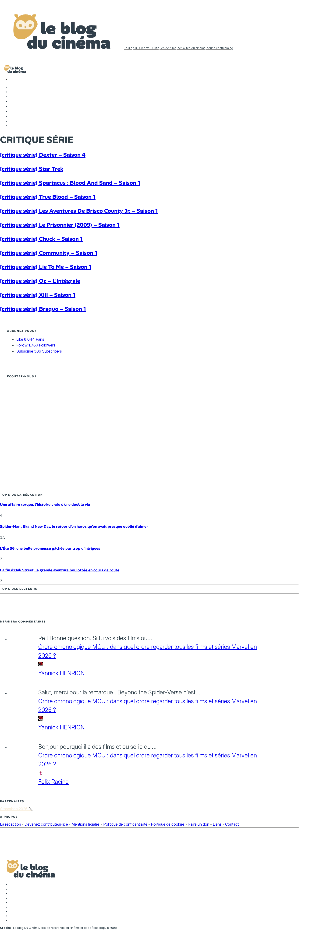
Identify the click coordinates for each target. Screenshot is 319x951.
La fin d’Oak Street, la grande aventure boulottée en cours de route (59, 570)
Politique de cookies (168, 824)
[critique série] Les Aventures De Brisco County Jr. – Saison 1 (79, 210)
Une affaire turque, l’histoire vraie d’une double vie (45, 504)
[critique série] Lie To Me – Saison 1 (45, 266)
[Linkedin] (11, 106)
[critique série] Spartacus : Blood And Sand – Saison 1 (70, 182)
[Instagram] (11, 96)
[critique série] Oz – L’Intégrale (40, 280)
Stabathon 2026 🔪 (16, 808)
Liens (217, 824)
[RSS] (11, 125)
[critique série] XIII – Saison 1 (37, 294)
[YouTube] (11, 101)
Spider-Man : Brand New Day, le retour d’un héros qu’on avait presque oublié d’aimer (74, 526)
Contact (232, 824)
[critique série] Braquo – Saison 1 (43, 308)
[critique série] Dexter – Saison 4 (42, 154)
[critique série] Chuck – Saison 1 (41, 238)
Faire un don (198, 824)
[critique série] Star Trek (31, 168)
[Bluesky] (11, 111)
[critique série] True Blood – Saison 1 (48, 196)
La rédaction (10, 824)
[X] (11, 91)
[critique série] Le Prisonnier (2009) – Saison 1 (60, 224)
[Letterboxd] (11, 116)
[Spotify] (11, 121)
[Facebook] (11, 87)
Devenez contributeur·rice (46, 824)
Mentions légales (85, 824)
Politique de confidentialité (125, 824)
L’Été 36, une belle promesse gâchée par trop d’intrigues (50, 548)
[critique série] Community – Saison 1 (48, 252)
